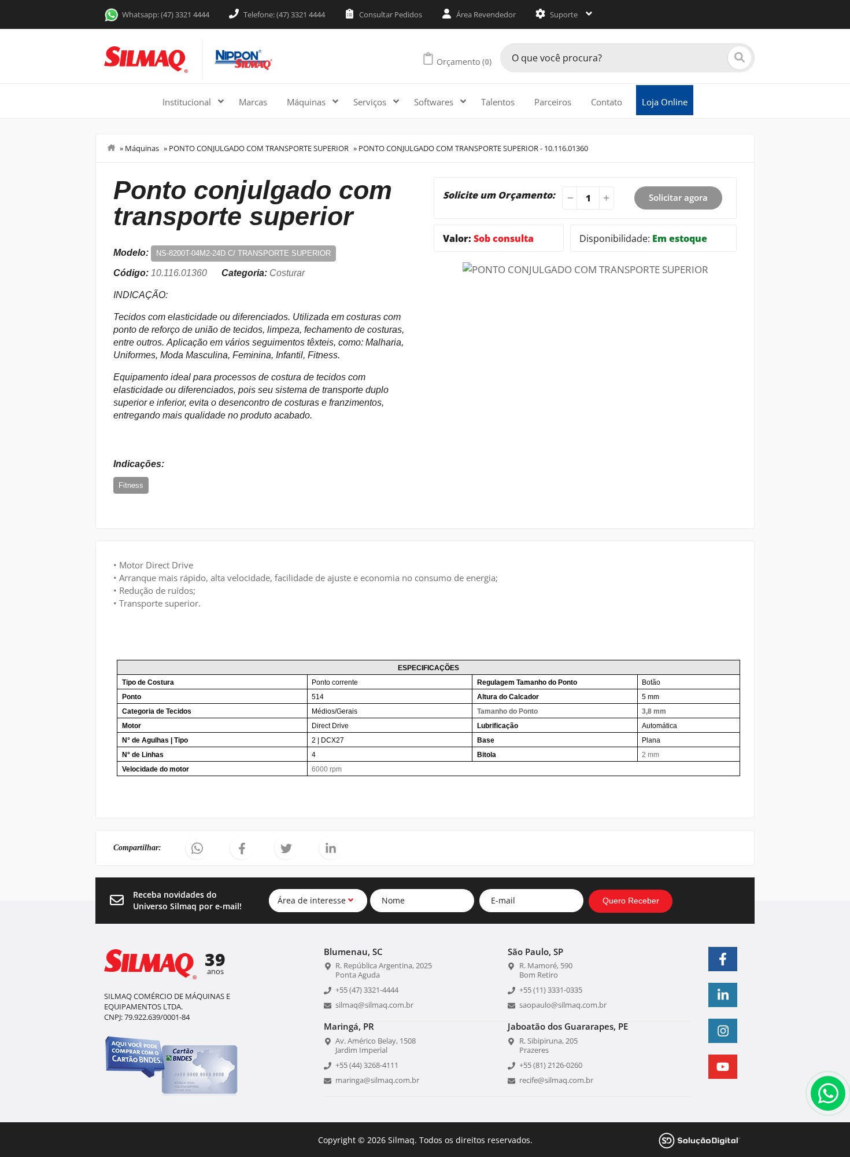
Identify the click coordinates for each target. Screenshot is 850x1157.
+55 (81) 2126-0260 (550, 1065)
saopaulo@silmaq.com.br (563, 1004)
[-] (568, 197)
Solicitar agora (678, 197)
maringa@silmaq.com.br (377, 1080)
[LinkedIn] (722, 995)
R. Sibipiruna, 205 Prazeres (548, 1045)
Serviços (371, 102)
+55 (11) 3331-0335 (550, 989)
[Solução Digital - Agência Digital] (699, 1139)
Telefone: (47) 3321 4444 (283, 14)
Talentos (498, 102)
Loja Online (665, 102)
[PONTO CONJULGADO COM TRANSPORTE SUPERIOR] (585, 268)
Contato (606, 102)
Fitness (131, 485)
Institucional (187, 102)
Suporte (563, 14)
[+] (608, 197)
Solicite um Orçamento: (499, 195)
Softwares (435, 102)
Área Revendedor (485, 14)
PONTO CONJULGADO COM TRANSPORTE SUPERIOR (259, 148)
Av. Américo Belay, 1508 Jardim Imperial (375, 1045)
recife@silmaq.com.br (556, 1080)
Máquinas (307, 102)
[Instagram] (722, 1031)
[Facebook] (722, 959)
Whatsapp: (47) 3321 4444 (165, 14)
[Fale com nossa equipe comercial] (828, 1093)
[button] (197, 848)
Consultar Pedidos (389, 14)
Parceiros (552, 102)
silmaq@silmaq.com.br (374, 1004)
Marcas (253, 102)
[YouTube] (722, 1067)
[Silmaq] (146, 60)
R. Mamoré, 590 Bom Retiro (545, 970)
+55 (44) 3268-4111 (366, 1065)
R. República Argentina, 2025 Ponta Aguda (383, 970)
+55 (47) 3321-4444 (366, 989)
